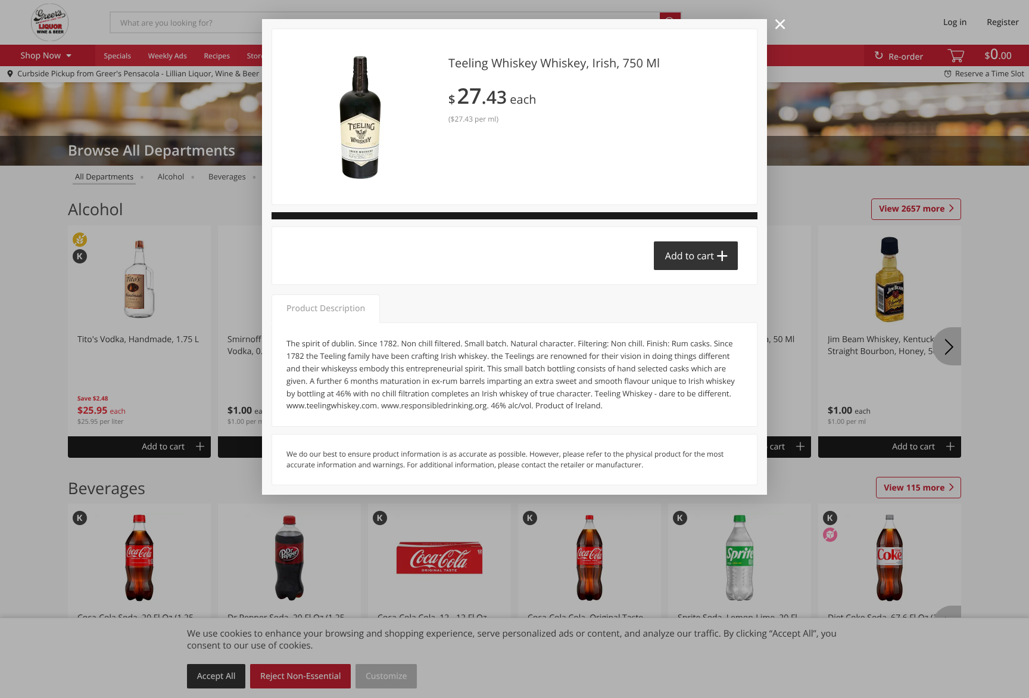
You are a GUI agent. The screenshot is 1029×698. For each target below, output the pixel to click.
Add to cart (689, 255)
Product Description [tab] (325, 308)
